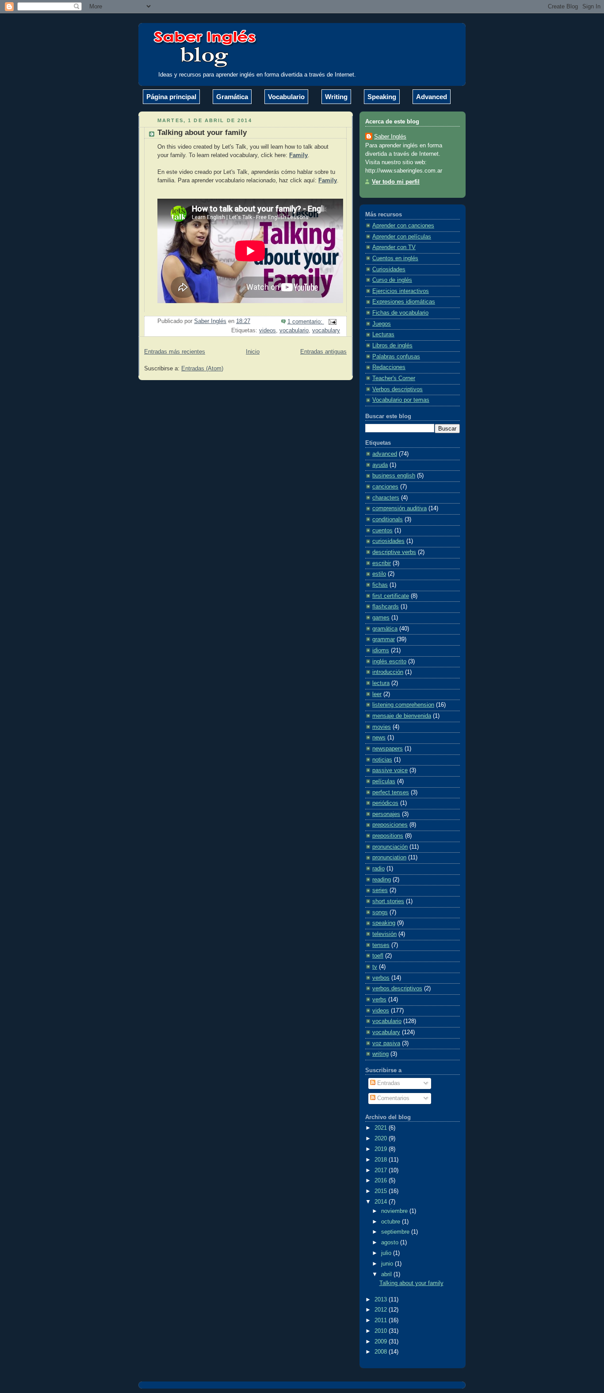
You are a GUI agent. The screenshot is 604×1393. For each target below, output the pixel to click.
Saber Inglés (390, 137)
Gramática (232, 96)
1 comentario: (305, 322)
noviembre (395, 1211)
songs (380, 912)
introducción (387, 672)
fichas (380, 585)
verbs (379, 1000)
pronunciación (390, 847)
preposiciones (390, 825)
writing (380, 1054)
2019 (382, 1149)
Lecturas (383, 334)
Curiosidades (388, 269)
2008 (382, 1352)
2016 (382, 1181)
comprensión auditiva (399, 508)
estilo (379, 574)
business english (393, 476)
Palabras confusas (396, 357)
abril (387, 1274)
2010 (382, 1331)
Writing (336, 96)
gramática (385, 629)
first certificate (390, 596)
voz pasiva (386, 1043)
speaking (383, 923)
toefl (377, 956)
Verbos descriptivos (397, 389)
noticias (382, 760)
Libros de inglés (392, 345)
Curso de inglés (392, 280)
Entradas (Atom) (202, 369)
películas (383, 781)
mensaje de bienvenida (401, 716)
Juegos (381, 324)
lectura (381, 683)
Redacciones (388, 367)
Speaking (381, 96)
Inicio (253, 352)
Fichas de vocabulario (400, 313)
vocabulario (294, 330)
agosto (390, 1242)
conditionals (387, 519)
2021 (382, 1128)
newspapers (387, 749)
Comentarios (392, 1098)
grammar (383, 639)
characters (385, 498)
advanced (384, 454)
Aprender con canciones (403, 226)
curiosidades (388, 541)
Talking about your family (202, 132)
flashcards (385, 607)
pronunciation (389, 857)
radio (378, 869)
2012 (382, 1310)
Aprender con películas (401, 237)
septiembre (396, 1232)
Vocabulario (286, 96)
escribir (381, 563)
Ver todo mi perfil (396, 182)
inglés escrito (389, 661)
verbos (381, 978)
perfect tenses (390, 792)
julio (387, 1253)
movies (381, 727)
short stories (388, 901)
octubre (391, 1222)
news (379, 738)
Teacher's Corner (393, 378)
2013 (382, 1300)
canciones (385, 487)
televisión (384, 934)
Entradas (387, 1083)
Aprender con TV (394, 247)
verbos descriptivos (397, 988)
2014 (382, 1202)
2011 (382, 1320)
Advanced (431, 96)
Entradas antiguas (323, 352)
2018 (382, 1160)
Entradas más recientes (174, 352)
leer (377, 694)
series (380, 890)
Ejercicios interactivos (400, 291)
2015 (382, 1191)
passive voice (390, 770)
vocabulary (326, 330)
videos (267, 330)
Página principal (171, 96)
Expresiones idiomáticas (403, 302)
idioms (380, 650)
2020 (382, 1138)
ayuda (380, 465)
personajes (386, 814)
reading (381, 880)
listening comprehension (403, 705)
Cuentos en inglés (395, 258)
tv (374, 967)
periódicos (385, 803)
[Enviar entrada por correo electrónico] (332, 322)
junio (388, 1264)
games (381, 618)
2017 (382, 1170)
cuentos (382, 530)
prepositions (387, 836)
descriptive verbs (394, 552)
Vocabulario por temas (400, 400)
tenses (381, 945)
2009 (382, 1342)
